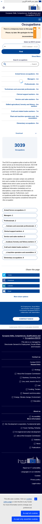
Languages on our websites (30, 472)
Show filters (36, 56)
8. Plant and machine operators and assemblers (19, 252)
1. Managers (8, 215)
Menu (40, 20)
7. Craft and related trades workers (16, 247)
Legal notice (36, 483)
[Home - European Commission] (34, 7)
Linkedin (10, 286)
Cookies (37, 476)
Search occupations (20, 60)
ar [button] (4, 7)
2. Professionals (10, 221)
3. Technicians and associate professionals (20, 226)
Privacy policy (35, 480)
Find (21, 51)
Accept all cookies (30, 513)
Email (9, 291)
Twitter (10, 275)
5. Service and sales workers (14, 236)
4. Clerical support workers (14, 231)
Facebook (11, 280)
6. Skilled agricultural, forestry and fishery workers (19, 242)
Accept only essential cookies (26, 519)
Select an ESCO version (32, 42)
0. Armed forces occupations (14, 210)
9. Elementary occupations (14, 258)
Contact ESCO (35, 362)
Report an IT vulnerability (31, 468)
